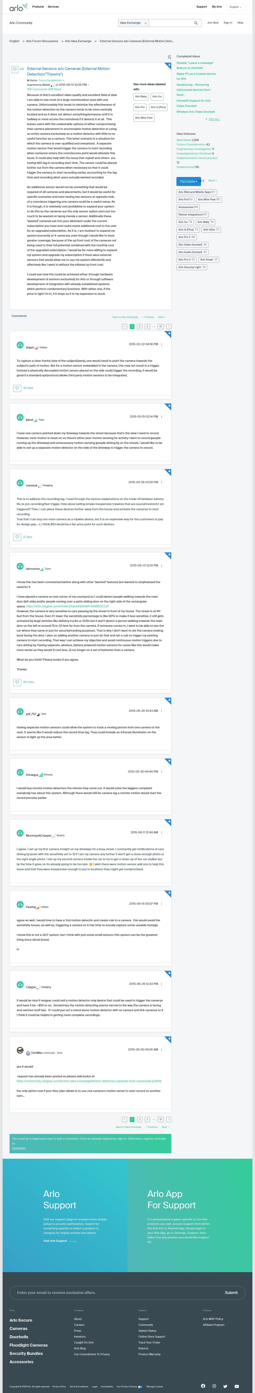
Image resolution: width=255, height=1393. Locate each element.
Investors (80, 1337)
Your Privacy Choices (127, 1387)
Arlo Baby (141, 96)
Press (77, 1331)
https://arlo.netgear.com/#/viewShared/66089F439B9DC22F (67, 606)
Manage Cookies (155, 1387)
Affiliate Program (213, 1325)
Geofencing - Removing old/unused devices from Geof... (193, 89)
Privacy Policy (59, 1387)
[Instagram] (214, 1386)
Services (53, 7)
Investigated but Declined (194, 153)
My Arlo (217, 7)
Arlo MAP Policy (213, 1319)
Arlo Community (21, 23)
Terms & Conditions (79, 1387)
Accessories (185, 207)
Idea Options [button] (169, 57)
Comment (19, 1148)
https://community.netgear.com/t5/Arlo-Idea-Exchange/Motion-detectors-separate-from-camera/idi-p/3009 (89, 1081)
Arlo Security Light (189, 267)
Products (38, 7)
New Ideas (184, 140)
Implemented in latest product (197, 158)
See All (214, 119)
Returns (143, 1348)
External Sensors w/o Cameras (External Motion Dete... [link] (137, 41)
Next (211, 180)
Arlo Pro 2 (184, 237)
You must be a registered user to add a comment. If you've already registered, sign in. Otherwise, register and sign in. (89, 1141)
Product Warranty (149, 1354)
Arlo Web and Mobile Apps (194, 192)
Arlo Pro (140, 107)
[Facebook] (203, 1386)
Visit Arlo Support (55, 1241)
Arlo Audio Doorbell (190, 252)
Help (240, 22)
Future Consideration (50, 80)
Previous (187, 180)
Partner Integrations (190, 214)
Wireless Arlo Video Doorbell (196, 111)
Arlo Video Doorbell (190, 244)
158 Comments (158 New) (44, 89)
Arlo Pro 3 (184, 259)
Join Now (213, 22)
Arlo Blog (80, 1348)
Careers (79, 1325)
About (78, 1319)
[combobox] (175, 23)
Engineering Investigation (194, 149)
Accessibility (107, 1387)
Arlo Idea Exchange (78, 41)
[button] (15, 69)
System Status (147, 1331)
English (14, 41)
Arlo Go (157, 96)
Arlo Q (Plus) (158, 107)
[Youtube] (237, 1386)
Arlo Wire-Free (144, 118)
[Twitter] (225, 1386)
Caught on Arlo (84, 1342)
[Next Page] (168, 326)
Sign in (228, 22)
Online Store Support (151, 1337)
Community (145, 1325)
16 (160, 326)
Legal (94, 1387)
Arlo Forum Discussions (42, 41)
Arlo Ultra (209, 229)
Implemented (186, 167)
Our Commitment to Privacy (92, 1354)
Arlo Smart (206, 259)
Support (202, 7)
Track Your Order (149, 1342)
